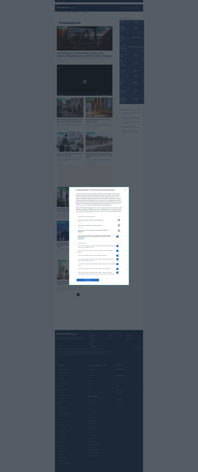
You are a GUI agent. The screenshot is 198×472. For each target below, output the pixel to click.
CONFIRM (88, 280)
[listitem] (99, 216)
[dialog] (99, 236)
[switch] (118, 220)
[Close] (125, 190)
